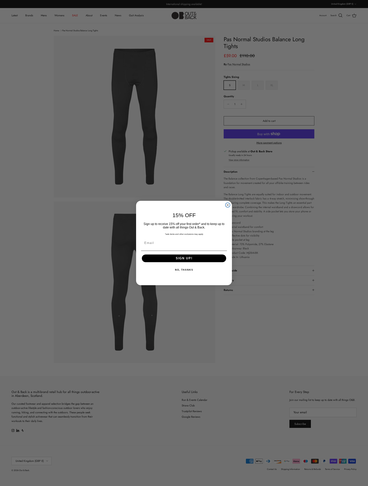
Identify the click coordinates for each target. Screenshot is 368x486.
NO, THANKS (184, 270)
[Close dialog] (227, 205)
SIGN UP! (184, 258)
